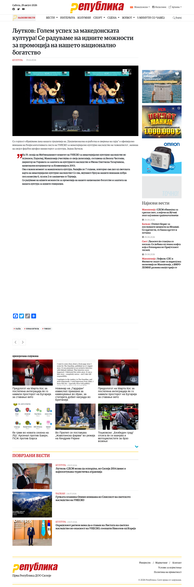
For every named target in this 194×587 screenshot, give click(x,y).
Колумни (84, 17)
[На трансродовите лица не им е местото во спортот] (23, 342)
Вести (50, 17)
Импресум (145, 563)
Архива (176, 7)
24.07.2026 (72, 522)
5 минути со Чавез (151, 17)
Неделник (160, 7)
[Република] (97, 7)
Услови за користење (170, 567)
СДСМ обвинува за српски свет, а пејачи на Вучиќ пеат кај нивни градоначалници (160, 212)
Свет (144, 241)
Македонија (149, 209)
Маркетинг (161, 563)
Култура (17, 60)
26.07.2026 (71, 494)
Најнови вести (155, 203)
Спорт (98, 17)
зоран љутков (32, 329)
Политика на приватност (168, 572)
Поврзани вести (31, 456)
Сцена (112, 17)
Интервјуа (67, 17)
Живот (127, 17)
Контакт (177, 563)
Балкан (60, 493)
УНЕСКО (47, 329)
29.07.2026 (72, 465)
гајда (18, 329)
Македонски (141, 7)
